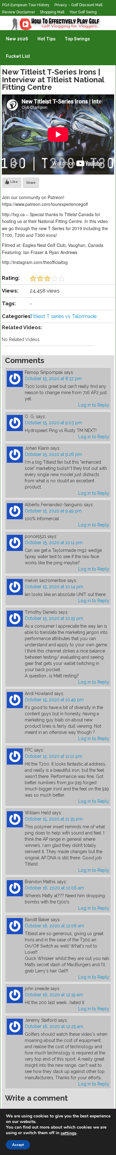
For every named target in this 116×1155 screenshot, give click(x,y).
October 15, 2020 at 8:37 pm (53, 378)
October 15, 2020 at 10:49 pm (54, 699)
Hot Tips (46, 38)
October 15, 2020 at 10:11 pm (54, 542)
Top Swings (77, 38)
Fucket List (18, 56)
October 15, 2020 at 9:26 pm (53, 454)
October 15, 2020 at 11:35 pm (54, 818)
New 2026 (17, 38)
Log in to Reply (93, 404)
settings (68, 1133)
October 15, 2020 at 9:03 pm (53, 422)
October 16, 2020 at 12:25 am (54, 1026)
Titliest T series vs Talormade (63, 316)
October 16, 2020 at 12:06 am (54, 887)
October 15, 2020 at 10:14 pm (54, 586)
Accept (18, 1144)
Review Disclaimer (18, 12)
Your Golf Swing (83, 12)
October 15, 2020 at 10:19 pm (54, 618)
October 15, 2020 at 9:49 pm (53, 510)
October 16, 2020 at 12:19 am (54, 994)
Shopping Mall (52, 12)
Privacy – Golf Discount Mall (78, 5)
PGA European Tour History (25, 5)
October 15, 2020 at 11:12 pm (53, 756)
